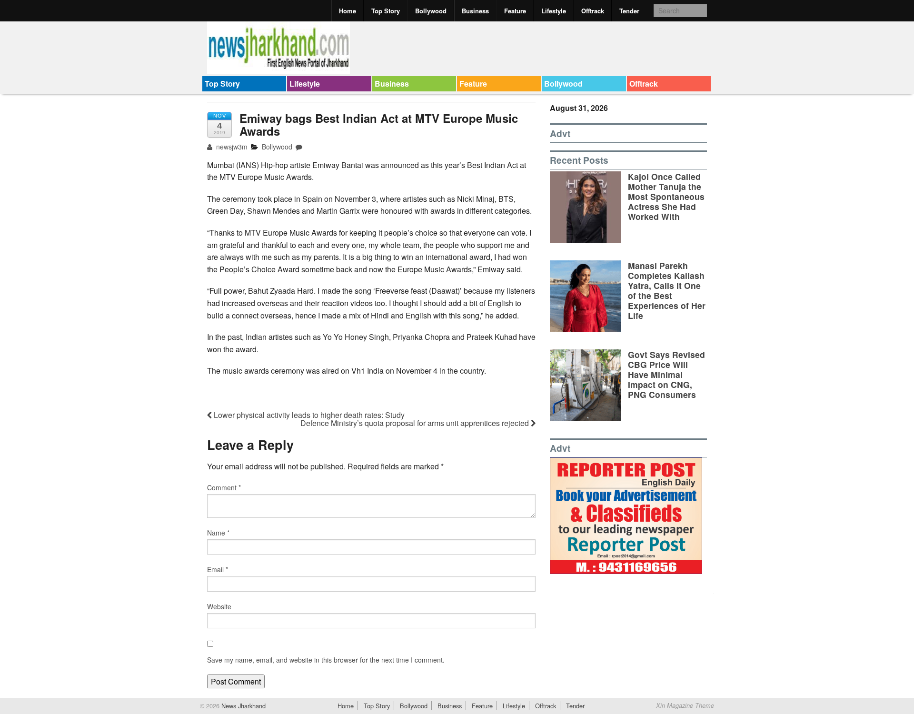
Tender (629, 10)
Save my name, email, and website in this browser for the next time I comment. (326, 659)
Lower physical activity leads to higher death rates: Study (308, 414)
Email (217, 569)
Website (219, 606)
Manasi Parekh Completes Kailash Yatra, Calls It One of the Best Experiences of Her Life (666, 290)
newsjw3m (231, 146)
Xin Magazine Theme (685, 705)
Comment (224, 487)
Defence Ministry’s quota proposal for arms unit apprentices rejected (415, 422)
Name (218, 532)
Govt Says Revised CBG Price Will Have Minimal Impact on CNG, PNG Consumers (666, 374)
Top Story (385, 10)
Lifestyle (553, 10)
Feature (515, 10)
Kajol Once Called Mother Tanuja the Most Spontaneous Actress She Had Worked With (666, 196)
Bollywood (431, 10)
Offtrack (592, 10)
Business (475, 10)
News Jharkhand (242, 705)
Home (347, 10)
